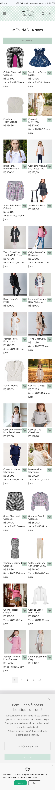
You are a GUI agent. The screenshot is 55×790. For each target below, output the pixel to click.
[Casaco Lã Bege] (40, 371)
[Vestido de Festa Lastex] (40, 57)
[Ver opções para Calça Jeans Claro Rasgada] (49, 253)
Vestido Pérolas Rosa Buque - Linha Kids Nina (11, 658)
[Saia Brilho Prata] (40, 190)
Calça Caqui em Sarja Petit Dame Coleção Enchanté (37, 564)
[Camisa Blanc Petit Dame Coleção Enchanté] (40, 595)
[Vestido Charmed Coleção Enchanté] (15, 548)
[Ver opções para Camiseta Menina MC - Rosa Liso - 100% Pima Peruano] (49, 166)
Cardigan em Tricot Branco (10, 120)
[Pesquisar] (43, 13)
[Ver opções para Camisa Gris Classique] (49, 430)
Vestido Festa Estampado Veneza (10, 340)
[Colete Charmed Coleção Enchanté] (15, 57)
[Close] (52, 765)
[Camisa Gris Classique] (40, 415)
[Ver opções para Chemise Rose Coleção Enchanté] (24, 610)
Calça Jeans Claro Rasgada (37, 253)
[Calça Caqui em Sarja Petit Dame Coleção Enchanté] (40, 548)
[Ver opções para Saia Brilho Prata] (49, 206)
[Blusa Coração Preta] (15, 284)
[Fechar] (49, 699)
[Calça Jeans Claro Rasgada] (40, 237)
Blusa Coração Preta (10, 300)
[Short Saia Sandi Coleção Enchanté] (15, 190)
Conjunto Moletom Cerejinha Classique (33, 120)
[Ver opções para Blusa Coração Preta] (24, 300)
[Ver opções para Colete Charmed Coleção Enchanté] (24, 73)
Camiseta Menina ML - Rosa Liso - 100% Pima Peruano (12, 431)
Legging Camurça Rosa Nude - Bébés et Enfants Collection (37, 300)
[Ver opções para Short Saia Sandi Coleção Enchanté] (24, 206)
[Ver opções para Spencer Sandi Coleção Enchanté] (49, 517)
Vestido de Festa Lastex (37, 73)
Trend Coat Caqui (37, 338)
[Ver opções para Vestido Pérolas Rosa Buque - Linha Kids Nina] (24, 657)
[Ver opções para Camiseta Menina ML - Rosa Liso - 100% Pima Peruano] (24, 430)
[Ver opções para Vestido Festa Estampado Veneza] (24, 339)
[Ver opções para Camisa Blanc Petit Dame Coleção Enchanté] (49, 610)
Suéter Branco (10, 385)
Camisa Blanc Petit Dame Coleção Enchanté (35, 611)
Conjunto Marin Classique (11, 470)
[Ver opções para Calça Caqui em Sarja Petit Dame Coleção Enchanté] (49, 564)
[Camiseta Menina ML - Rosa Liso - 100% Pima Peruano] (15, 415)
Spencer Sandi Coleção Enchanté (36, 517)
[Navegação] (4, 13)
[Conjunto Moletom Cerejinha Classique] (40, 104)
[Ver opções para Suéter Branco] (24, 386)
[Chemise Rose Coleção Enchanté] (15, 595)
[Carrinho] (50, 13)
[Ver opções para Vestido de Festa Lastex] (49, 73)
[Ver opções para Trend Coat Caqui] (49, 339)
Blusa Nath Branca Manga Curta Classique (11, 167)
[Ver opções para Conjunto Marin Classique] (24, 470)
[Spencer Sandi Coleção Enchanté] (40, 501)
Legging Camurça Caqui (37, 658)
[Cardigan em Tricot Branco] (15, 104)
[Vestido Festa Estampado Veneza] (15, 324)
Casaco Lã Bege (36, 385)
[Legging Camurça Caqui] (40, 642)
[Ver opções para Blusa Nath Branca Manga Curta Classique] (24, 166)
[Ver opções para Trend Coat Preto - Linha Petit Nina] (24, 253)
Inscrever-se (27, 757)
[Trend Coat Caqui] (40, 324)
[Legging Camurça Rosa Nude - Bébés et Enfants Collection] (40, 284)
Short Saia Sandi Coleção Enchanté (12, 206)
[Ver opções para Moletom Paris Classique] (49, 470)
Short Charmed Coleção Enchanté (11, 517)
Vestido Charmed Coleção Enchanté (12, 564)
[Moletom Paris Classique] (40, 454)
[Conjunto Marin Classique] (15, 454)
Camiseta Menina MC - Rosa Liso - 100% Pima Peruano (37, 167)
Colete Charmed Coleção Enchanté (12, 73)
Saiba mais (32, 777)
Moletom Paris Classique (36, 470)
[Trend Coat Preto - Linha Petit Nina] (15, 237)
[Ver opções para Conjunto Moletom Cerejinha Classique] (49, 120)
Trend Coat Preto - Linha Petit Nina (12, 253)
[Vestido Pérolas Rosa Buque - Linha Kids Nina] (15, 642)
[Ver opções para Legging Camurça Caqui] (49, 657)
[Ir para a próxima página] (40, 680)
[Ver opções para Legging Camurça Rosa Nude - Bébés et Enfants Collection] (49, 300)
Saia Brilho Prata (37, 205)
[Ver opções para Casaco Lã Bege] (49, 386)
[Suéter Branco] (15, 371)
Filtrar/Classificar (27, 40)
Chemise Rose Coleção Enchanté (10, 611)
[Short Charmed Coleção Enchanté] (15, 501)
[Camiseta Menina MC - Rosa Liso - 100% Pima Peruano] (40, 151)
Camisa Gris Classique (34, 431)
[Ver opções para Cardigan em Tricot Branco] (24, 120)
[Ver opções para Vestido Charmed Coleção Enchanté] (24, 564)
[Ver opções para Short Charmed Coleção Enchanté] (24, 517)
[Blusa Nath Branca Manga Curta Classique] (15, 151)
